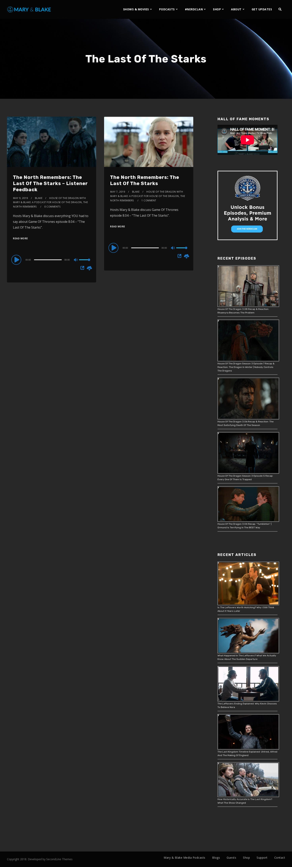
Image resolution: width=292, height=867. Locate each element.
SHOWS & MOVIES (136, 9)
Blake (39, 198)
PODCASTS (167, 9)
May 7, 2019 (117, 191)
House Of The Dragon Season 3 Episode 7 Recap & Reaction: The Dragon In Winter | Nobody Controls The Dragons (246, 367)
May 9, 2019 (20, 198)
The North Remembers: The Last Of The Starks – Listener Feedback (50, 183)
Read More (20, 238)
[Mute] (76, 260)
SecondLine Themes (59, 859)
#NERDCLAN (194, 9)
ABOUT (236, 9)
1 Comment (148, 200)
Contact (279, 857)
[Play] (17, 260)
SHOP (217, 9)
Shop (246, 857)
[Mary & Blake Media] (29, 9)
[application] (51, 260)
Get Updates (262, 9)
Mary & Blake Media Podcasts (184, 857)
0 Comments (52, 206)
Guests (231, 857)
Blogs (216, 857)
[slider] (84, 263)
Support (262, 857)
